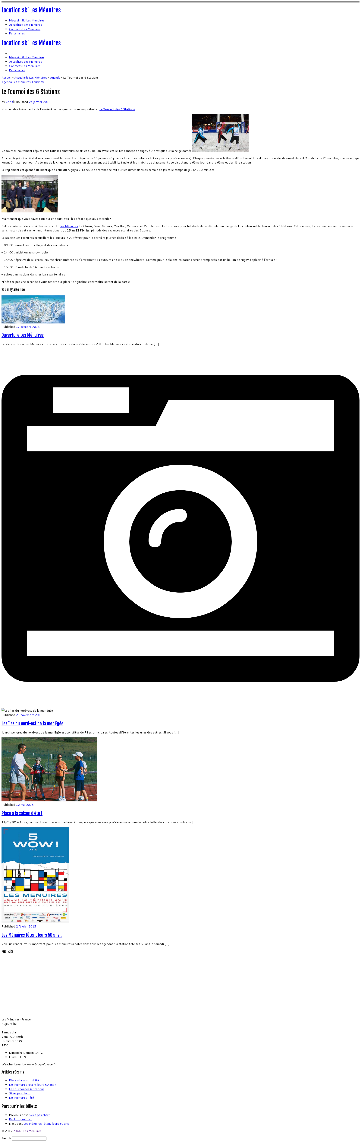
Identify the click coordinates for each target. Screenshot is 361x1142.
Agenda (55, 77)
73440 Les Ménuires (27, 1131)
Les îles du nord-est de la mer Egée (32, 723)
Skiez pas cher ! (19, 1093)
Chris (9, 102)
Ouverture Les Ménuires (23, 335)
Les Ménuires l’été (21, 1097)
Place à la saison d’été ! (22, 813)
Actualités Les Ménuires (30, 77)
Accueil (6, 77)
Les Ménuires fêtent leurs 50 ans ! (32, 935)
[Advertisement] (25, 989)
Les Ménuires (69, 226)
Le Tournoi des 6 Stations (26, 1089)
